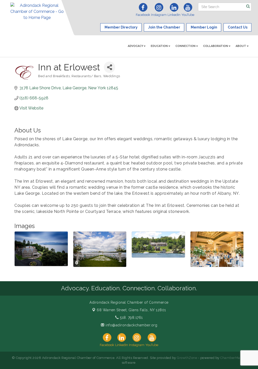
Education (159, 46)
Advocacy (135, 46)
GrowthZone (187, 358)
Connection (185, 46)
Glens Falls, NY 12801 (131, 310)
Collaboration (215, 46)
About (241, 46)
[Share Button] (109, 67)
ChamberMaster (233, 358)
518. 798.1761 (131, 318)
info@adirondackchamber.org (131, 325)
